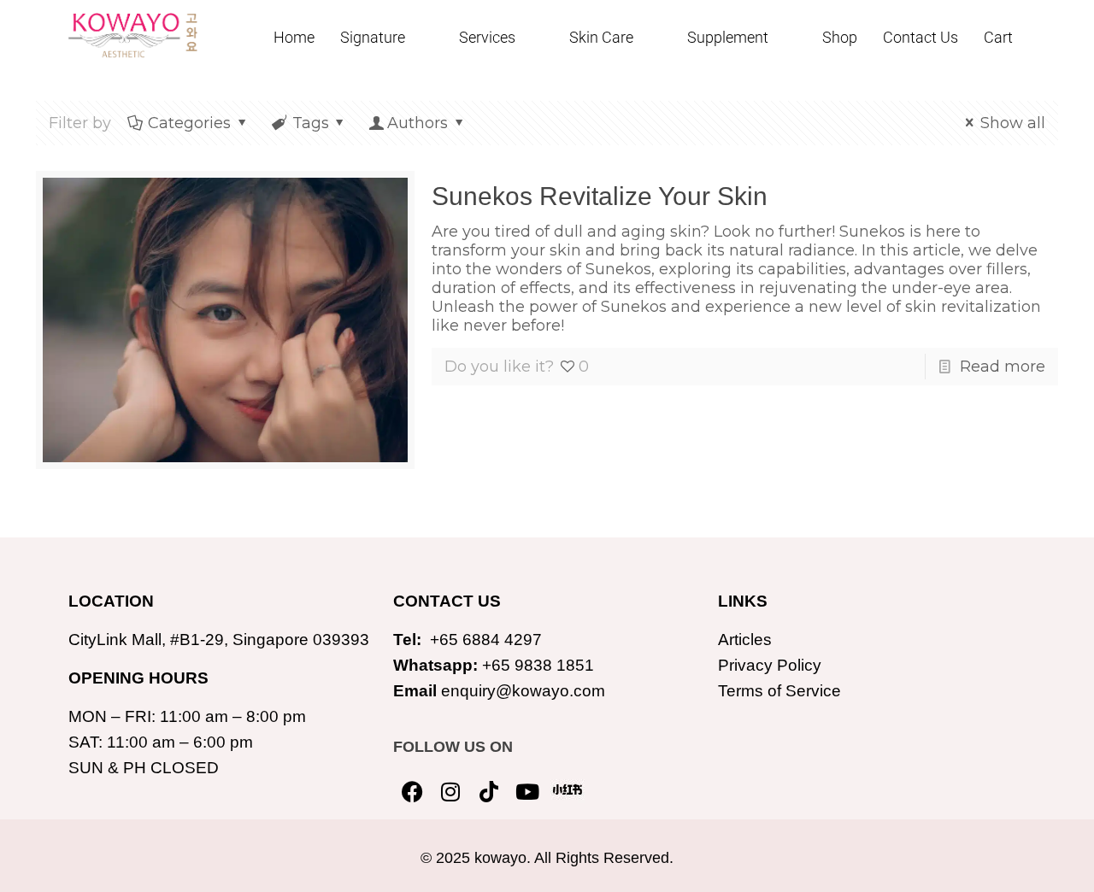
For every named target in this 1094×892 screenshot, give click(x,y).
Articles (745, 639)
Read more (1002, 366)
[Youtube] (528, 791)
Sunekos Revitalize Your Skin (600, 196)
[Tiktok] (489, 791)
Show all (1012, 123)
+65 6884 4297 (486, 639)
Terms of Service (779, 691)
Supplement (727, 37)
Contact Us (920, 37)
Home (294, 37)
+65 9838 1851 (538, 665)
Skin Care (601, 37)
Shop (839, 37)
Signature (372, 37)
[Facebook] (412, 791)
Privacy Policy (769, 665)
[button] (386, 37)
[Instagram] (451, 791)
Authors (417, 123)
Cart (998, 37)
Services (487, 37)
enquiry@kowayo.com (523, 691)
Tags (310, 123)
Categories (189, 123)
